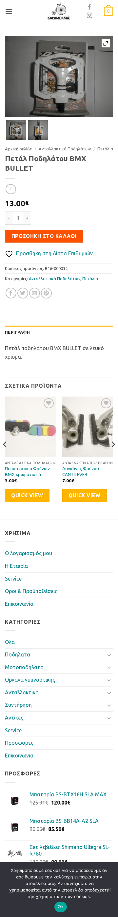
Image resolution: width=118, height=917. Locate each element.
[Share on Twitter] (22, 293)
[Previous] (5, 457)
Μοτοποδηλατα (24, 667)
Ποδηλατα (17, 654)
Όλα (10, 642)
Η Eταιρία (16, 566)
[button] (9, 11)
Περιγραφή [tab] (17, 332)
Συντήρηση (18, 705)
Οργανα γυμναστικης (30, 680)
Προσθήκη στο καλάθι (44, 236)
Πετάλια (105, 148)
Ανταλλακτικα (22, 692)
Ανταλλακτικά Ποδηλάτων (65, 148)
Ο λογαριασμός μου (28, 553)
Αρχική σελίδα (18, 148)
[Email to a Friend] (34, 293)
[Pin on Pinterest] (46, 293)
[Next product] (11, 189)
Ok (61, 906)
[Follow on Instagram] (89, 16)
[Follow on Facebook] (89, 7)
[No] (109, 891)
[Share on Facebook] (11, 293)
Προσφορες (19, 743)
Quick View (27, 495)
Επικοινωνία (19, 604)
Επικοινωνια (19, 755)
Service (13, 579)
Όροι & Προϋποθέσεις (31, 591)
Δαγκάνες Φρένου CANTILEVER (80, 471)
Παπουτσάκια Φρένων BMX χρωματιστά (27, 471)
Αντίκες (14, 718)
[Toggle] (109, 655)
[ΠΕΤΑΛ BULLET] (38, 130)
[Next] (113, 457)
